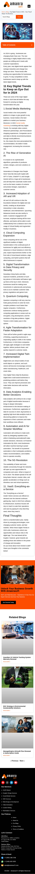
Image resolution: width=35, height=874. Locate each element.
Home (3, 12)
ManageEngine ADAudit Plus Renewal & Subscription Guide (17, 752)
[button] (29, 6)
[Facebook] (3, 782)
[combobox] (9, 17)
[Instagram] (7, 782)
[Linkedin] (11, 782)
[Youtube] (15, 782)
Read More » (6, 661)
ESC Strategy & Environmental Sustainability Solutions (14, 707)
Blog (7, 12)
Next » (22, 761)
